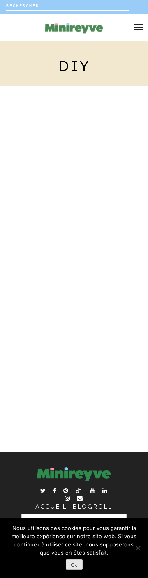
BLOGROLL (93, 506)
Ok (74, 565)
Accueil (51, 506)
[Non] (138, 548)
